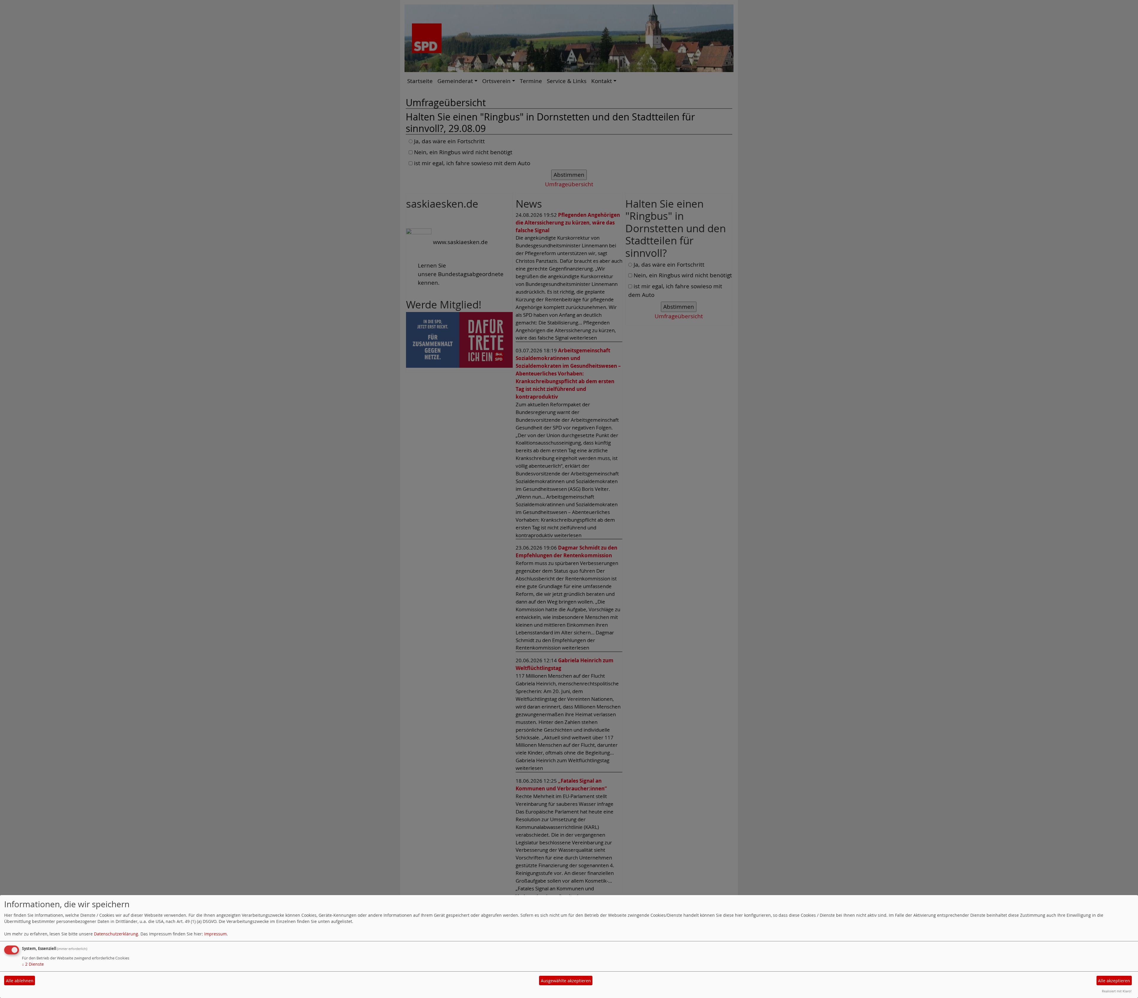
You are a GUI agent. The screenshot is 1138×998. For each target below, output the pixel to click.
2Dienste (33, 964)
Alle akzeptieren (1114, 980)
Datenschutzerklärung (116, 934)
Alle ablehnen (19, 980)
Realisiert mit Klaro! (1116, 991)
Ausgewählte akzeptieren (566, 980)
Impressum (215, 934)
